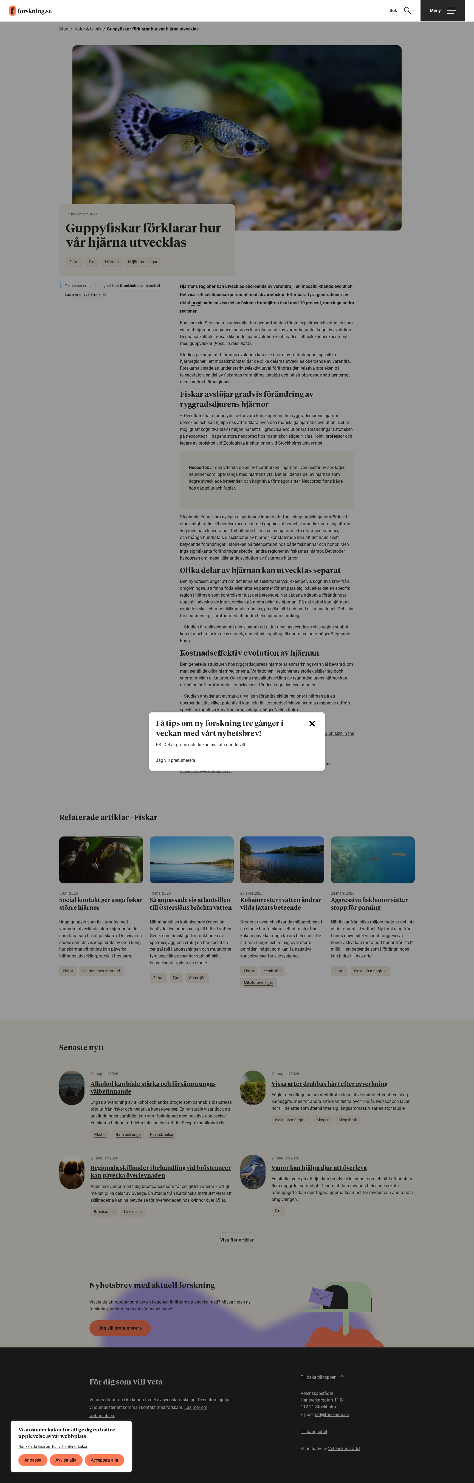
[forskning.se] (26, 10)
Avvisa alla (66, 1460)
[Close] (312, 723)
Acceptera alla (104, 1460)
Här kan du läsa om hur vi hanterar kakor (53, 1446)
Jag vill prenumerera (175, 760)
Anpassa (32, 1460)
